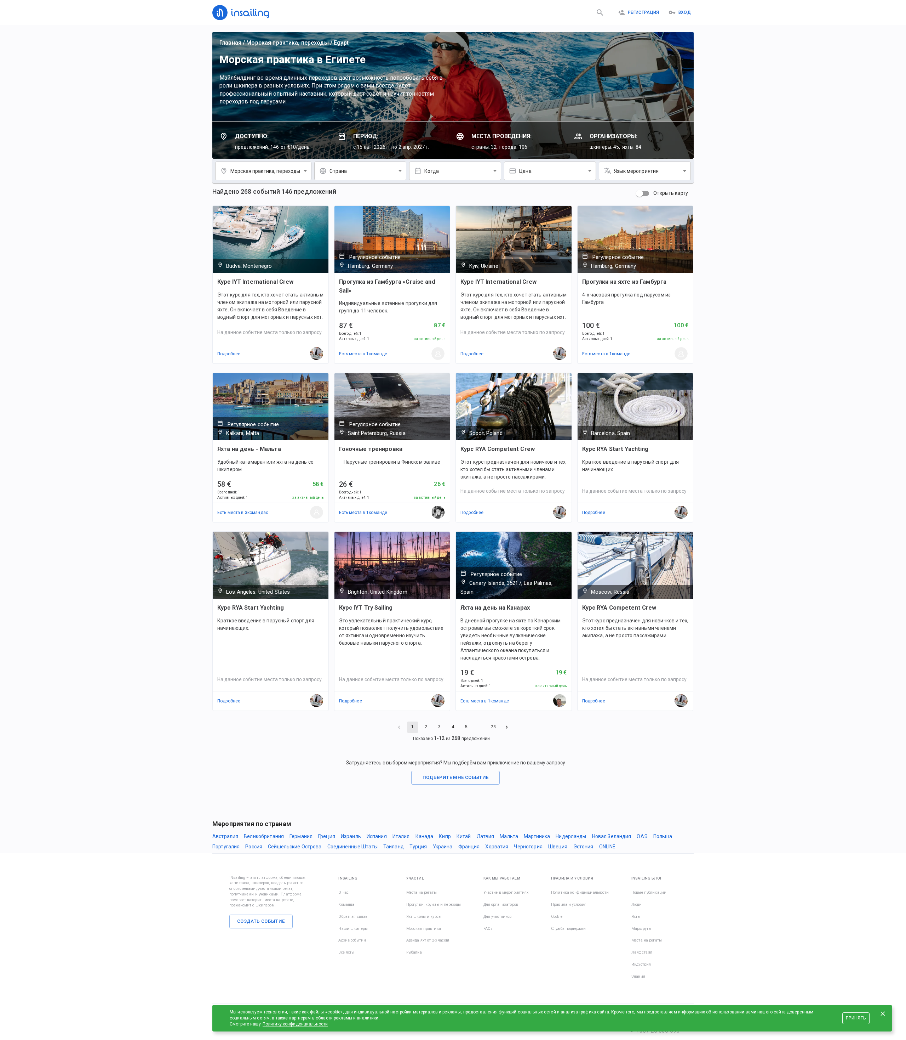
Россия (253, 846)
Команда (346, 904)
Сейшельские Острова (295, 846)
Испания (377, 836)
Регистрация (643, 12)
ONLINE (607, 846)
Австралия (225, 836)
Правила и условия (568, 904)
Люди (636, 904)
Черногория (528, 846)
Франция (469, 846)
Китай (464, 836)
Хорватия (496, 846)
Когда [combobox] (431, 171)
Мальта (509, 836)
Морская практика (423, 928)
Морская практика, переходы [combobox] (265, 171)
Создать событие (261, 921)
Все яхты (346, 952)
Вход (684, 12)
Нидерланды (571, 836)
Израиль (351, 836)
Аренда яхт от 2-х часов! (427, 940)
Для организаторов (500, 904)
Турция (418, 846)
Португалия (226, 846)
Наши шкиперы (353, 928)
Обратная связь (352, 916)
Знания (638, 976)
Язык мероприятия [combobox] (636, 171)
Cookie (556, 916)
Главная (230, 42)
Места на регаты (421, 892)
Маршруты (641, 928)
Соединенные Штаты (352, 846)
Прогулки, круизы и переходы (433, 904)
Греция (326, 836)
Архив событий (352, 940)
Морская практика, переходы (287, 42)
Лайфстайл (641, 952)
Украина (443, 846)
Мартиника (537, 836)
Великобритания (264, 836)
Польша (662, 836)
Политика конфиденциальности (580, 892)
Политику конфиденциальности (295, 1024)
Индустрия (641, 964)
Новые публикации (648, 892)
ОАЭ (642, 836)
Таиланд (393, 846)
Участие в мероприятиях (506, 892)
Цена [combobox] (525, 171)
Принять (856, 1018)
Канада (424, 836)
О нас (343, 892)
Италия (401, 836)
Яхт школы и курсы (423, 916)
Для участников (497, 916)
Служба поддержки (568, 928)
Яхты (636, 916)
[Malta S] (317, 512)
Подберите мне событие (456, 777)
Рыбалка (414, 952)
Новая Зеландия (611, 836)
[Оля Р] (438, 512)
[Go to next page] (506, 727)
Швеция (558, 846)
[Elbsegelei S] (438, 354)
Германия (300, 836)
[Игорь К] (560, 701)
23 (493, 726)
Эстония (583, 846)
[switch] (639, 193)
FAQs (488, 928)
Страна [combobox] (338, 171)
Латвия (485, 836)
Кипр (445, 836)
